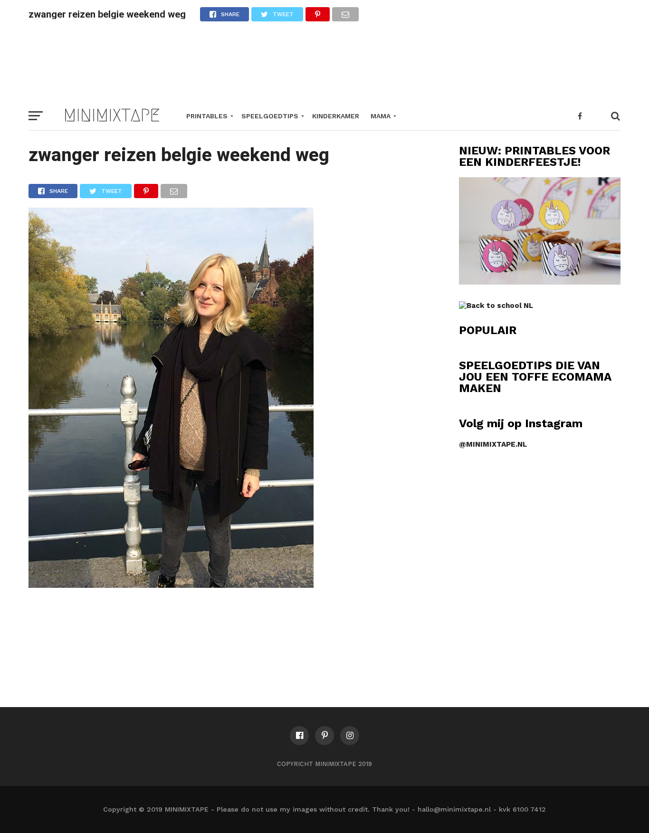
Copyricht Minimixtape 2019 (324, 763)
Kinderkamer (335, 116)
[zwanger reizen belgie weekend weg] (171, 585)
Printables (207, 116)
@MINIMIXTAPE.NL (493, 444)
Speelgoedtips (269, 116)
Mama (381, 116)
